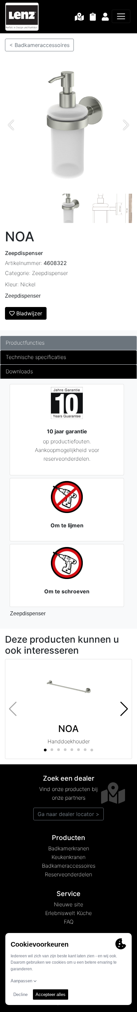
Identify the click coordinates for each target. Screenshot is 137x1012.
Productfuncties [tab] (25, 342)
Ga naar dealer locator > (68, 814)
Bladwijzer (28, 313)
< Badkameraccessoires (39, 45)
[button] (124, 709)
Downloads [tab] (19, 371)
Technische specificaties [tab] (36, 357)
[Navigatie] (121, 16)
